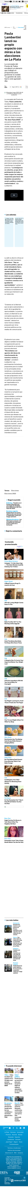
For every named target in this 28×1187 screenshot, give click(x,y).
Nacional (14, 1134)
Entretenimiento (14, 1144)
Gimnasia (17, 1139)
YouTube (20, 1128)
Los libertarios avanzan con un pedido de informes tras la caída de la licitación (14, 522)
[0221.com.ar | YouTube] (20, 1)
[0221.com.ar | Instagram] (11, 1)
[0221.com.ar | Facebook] (14, 1)
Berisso (20, 1134)
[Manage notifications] (24, 1177)
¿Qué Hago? (9, 1142)
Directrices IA (9, 1153)
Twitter (17, 1128)
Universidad (10, 13)
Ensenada (11, 1137)
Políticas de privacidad (14, 1150)
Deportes (17, 1137)
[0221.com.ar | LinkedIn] (23, 1)
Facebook (13, 1128)
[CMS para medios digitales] (18, 1180)
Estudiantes (19, 13)
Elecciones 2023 (10, 493)
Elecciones (15, 490)
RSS (15, 1153)
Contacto (20, 1153)
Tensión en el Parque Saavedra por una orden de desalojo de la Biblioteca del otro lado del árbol (13, 505)
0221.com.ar (7, 27)
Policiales (3, 13)
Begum (16, 1142)
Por (5, 87)
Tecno (20, 1142)
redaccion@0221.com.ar (14, 1166)
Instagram (10, 1128)
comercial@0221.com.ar (14, 1168)
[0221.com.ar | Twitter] (17, 1)
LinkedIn (24, 1128)
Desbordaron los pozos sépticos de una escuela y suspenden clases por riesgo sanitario (14, 513)
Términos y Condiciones (14, 1148)
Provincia (8, 1134)
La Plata (14, 27)
